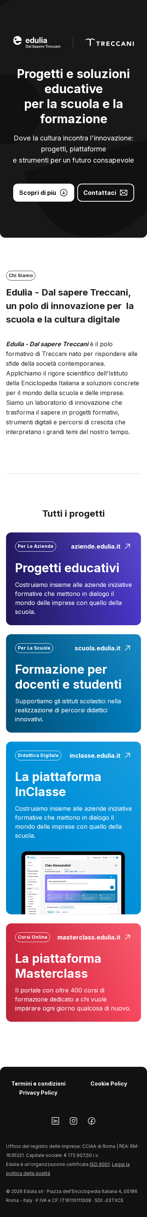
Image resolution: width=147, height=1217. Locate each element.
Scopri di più (37, 192)
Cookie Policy (108, 1083)
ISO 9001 (100, 1164)
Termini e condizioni (38, 1083)
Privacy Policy (38, 1092)
